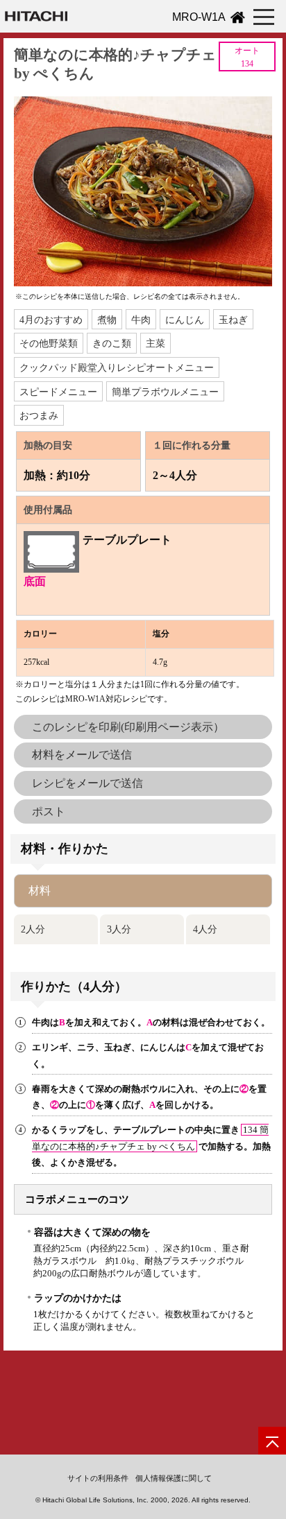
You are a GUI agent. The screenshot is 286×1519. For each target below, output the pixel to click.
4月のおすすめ (51, 319)
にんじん (184, 319)
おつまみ (38, 415)
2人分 (33, 929)
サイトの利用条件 (97, 1478)
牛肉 (141, 319)
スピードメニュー (58, 391)
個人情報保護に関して (173, 1478)
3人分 (119, 929)
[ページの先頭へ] (272, 1441)
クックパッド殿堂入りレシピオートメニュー (116, 367)
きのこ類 (111, 343)
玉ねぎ (233, 319)
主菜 (155, 343)
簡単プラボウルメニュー (165, 391)
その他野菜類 (48, 343)
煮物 (107, 319)
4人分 (205, 929)
